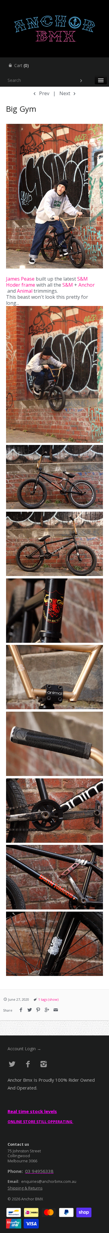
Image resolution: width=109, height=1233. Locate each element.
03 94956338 (39, 1171)
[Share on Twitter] (30, 1010)
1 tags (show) (48, 999)
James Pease (20, 278)
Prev (43, 93)
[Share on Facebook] (21, 1010)
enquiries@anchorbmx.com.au (48, 1181)
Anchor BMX (32, 1199)
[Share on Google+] (47, 1010)
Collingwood (19, 1155)
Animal (24, 291)
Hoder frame (20, 285)
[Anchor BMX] (54, 5)
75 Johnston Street (24, 1151)
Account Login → (24, 1048)
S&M (82, 278)
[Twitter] (12, 1064)
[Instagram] (43, 1064)
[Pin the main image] (38, 1010)
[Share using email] (55, 1010)
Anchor (86, 285)
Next (65, 93)
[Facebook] (28, 1064)
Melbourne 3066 (22, 1161)
